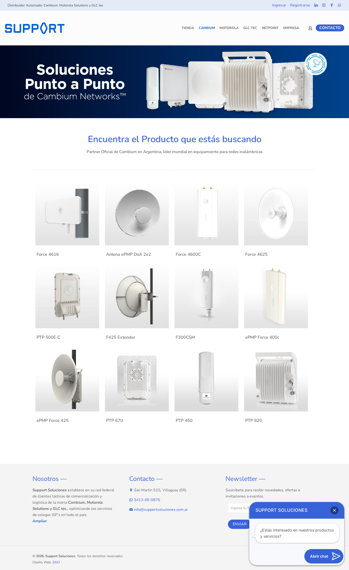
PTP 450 (184, 420)
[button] (334, 510)
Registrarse (300, 5)
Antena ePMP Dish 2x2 (128, 254)
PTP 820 (253, 420)
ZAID (56, 562)
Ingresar (279, 5)
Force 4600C (188, 254)
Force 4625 (256, 254)
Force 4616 (48, 254)
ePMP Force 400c (262, 337)
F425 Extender (120, 337)
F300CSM (185, 337)
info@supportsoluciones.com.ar (161, 509)
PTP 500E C (48, 337)
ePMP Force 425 (53, 420)
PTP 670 (114, 420)
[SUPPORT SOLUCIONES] (35, 28)
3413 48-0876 (147, 499)
